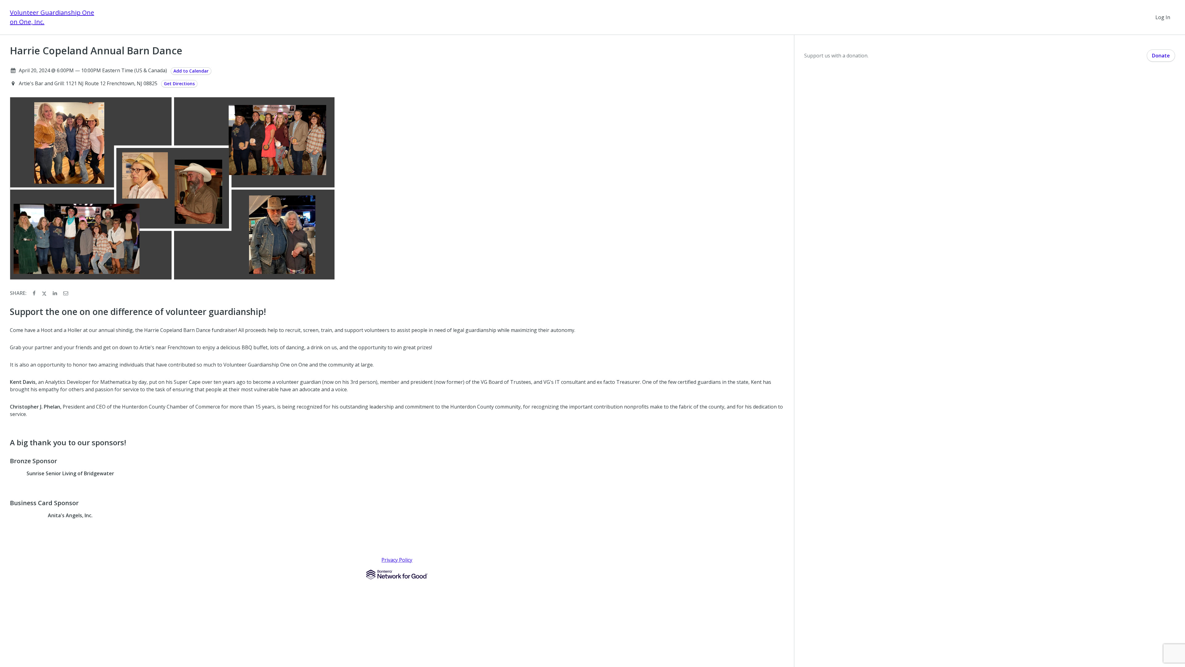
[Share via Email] (65, 293)
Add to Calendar (191, 71)
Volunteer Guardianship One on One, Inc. (52, 17)
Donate (1161, 55)
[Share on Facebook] (35, 293)
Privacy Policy (396, 559)
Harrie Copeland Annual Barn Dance (96, 50)
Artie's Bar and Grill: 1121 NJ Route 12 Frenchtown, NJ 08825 (89, 83)
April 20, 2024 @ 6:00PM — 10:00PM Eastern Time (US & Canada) (93, 70)
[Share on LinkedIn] (55, 293)
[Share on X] (45, 293)
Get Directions (179, 83)
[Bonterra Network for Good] (397, 574)
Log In (1162, 17)
